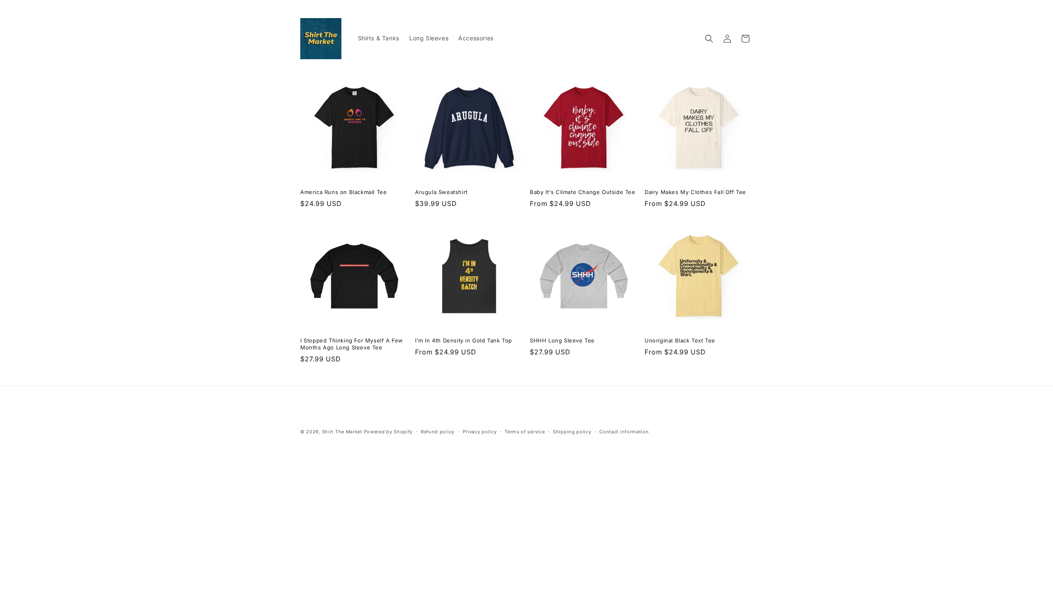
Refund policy (438, 432)
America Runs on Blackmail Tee (343, 192)
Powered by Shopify (388, 432)
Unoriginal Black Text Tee (680, 340)
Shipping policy (572, 432)
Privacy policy (480, 432)
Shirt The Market (342, 432)
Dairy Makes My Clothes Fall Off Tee (695, 192)
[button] (709, 39)
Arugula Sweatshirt (441, 192)
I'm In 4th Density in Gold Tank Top (463, 340)
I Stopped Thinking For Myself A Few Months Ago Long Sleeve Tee (351, 344)
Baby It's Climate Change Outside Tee (583, 192)
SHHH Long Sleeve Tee (562, 340)
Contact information (624, 432)
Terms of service (525, 432)
